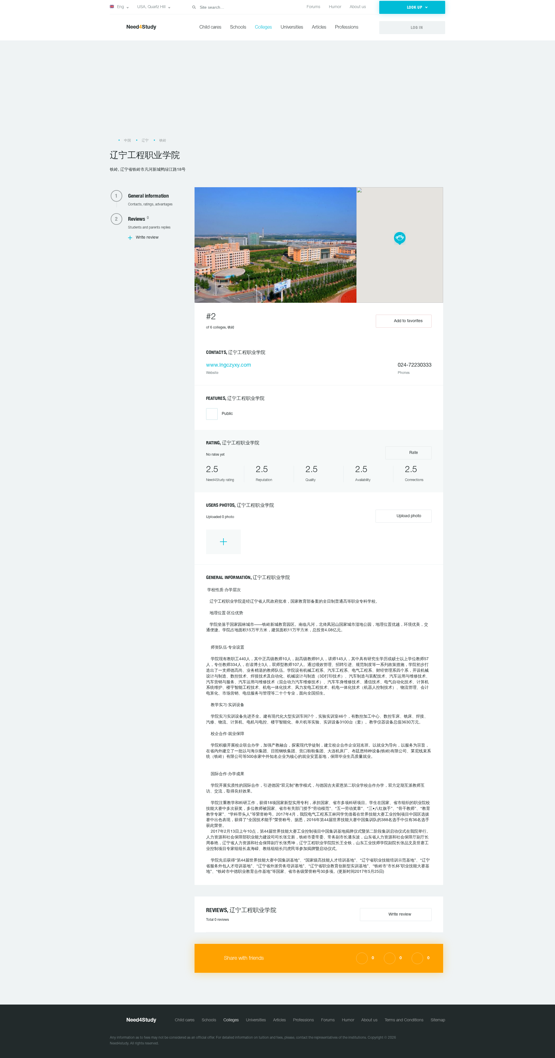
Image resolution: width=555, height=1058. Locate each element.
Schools (238, 27)
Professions (346, 27)
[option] (223, 542)
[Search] (194, 7)
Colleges (263, 27)
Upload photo (408, 516)
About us (358, 7)
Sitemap (438, 1020)
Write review (147, 238)
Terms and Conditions (404, 1020)
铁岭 (162, 140)
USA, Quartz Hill (151, 7)
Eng (120, 7)
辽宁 (145, 140)
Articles (319, 27)
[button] (412, 7)
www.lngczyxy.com (228, 365)
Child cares (210, 27)
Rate (413, 453)
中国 (127, 140)
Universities (292, 27)
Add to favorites (408, 321)
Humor (335, 7)
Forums (313, 7)
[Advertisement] (277, 92)
